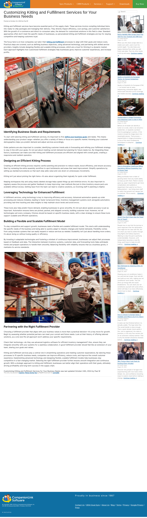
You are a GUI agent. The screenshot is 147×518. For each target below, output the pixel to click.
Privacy (126, 505)
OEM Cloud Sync (93, 505)
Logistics (22, 373)
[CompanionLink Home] (15, 4)
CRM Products (83, 4)
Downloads (124, 4)
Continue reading (131, 244)
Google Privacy (137, 505)
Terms (118, 505)
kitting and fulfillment (55, 42)
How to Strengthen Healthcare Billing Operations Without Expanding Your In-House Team (130, 168)
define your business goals (76, 137)
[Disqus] (57, 406)
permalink (56, 373)
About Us (105, 505)
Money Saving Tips (31, 373)
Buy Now (140, 4)
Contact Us (79, 505)
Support (110, 4)
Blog (113, 505)
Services (98, 4)
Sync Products (66, 4)
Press (77, 507)
